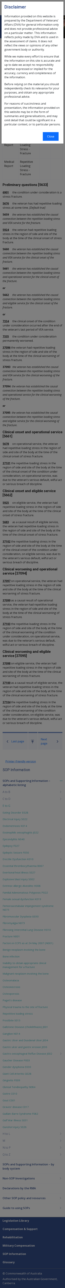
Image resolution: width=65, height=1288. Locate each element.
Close (50, 136)
